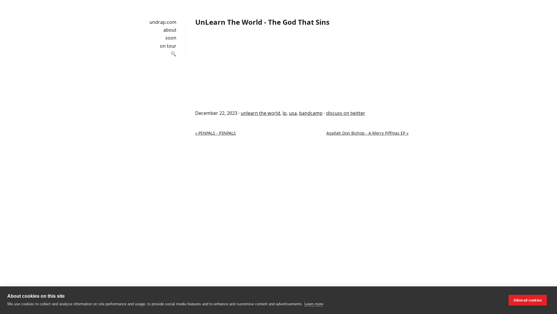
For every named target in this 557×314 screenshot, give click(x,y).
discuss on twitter (345, 113)
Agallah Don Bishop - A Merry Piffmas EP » (367, 133)
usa (293, 113)
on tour (168, 46)
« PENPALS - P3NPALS (215, 133)
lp (285, 113)
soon (170, 38)
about (169, 30)
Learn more (313, 304)
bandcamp (311, 113)
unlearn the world (260, 113)
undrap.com (162, 22)
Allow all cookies (527, 300)
